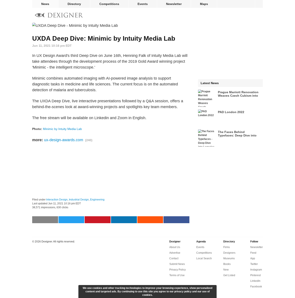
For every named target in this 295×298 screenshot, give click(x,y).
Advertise (174, 252)
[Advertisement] (110, 170)
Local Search (204, 258)
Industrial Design (79, 199)
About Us (174, 247)
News (45, 4)
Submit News (177, 264)
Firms (226, 247)
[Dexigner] (59, 15)
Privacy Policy (177, 269)
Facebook (256, 286)
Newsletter (174, 4)
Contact (173, 258)
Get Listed (229, 275)
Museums (229, 258)
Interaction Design (57, 199)
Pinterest (255, 275)
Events (143, 4)
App (252, 258)
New (226, 269)
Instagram (256, 269)
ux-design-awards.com (63, 140)
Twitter (254, 264)
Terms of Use (177, 275)
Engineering (97, 199)
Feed (253, 252)
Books (227, 264)
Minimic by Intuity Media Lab (62, 129)
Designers (229, 252)
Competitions (109, 4)
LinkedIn (255, 280)
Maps (204, 4)
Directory (74, 4)
